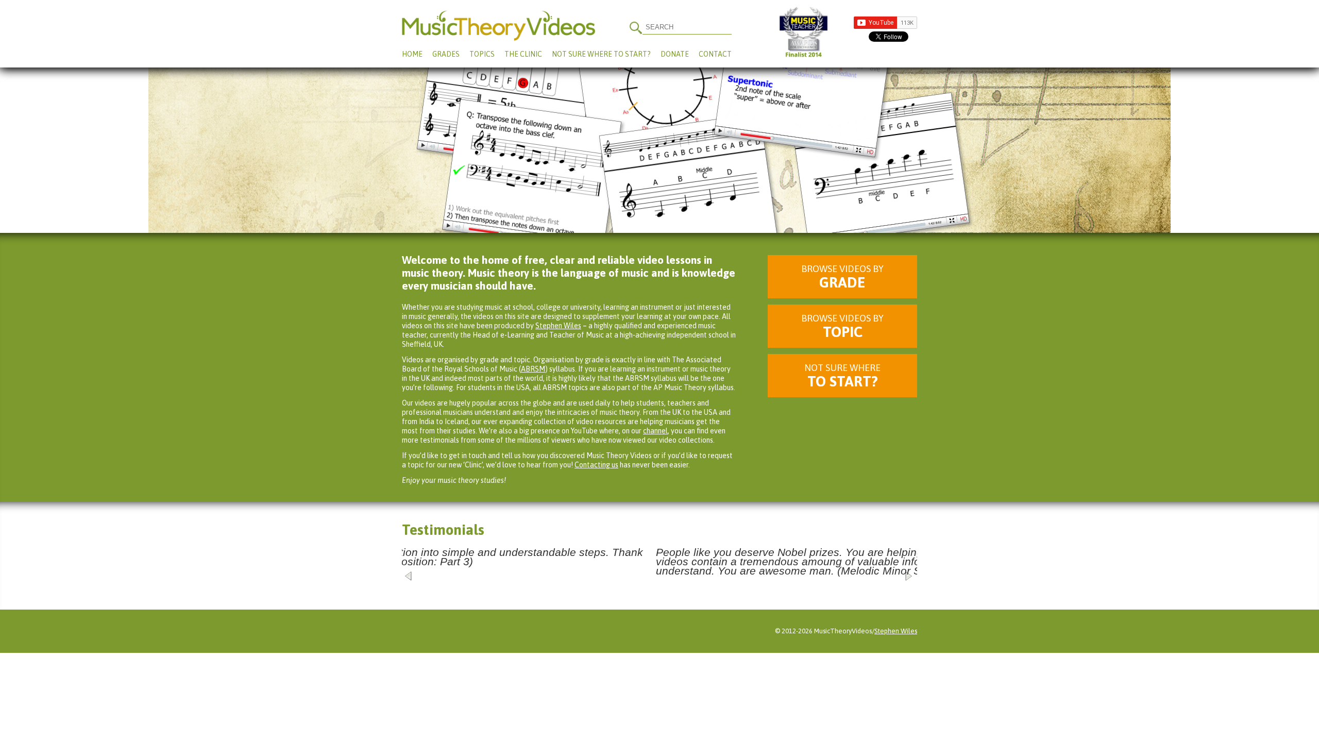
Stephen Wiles (558, 326)
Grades (446, 54)
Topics (482, 54)
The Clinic (523, 54)
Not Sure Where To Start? (601, 54)
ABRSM (533, 369)
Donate (675, 54)
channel (655, 431)
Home (412, 54)
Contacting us (596, 465)
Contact (715, 54)
